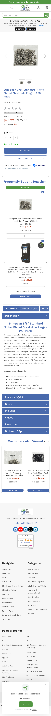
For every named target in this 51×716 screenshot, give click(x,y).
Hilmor (5, 662)
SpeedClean (31, 660)
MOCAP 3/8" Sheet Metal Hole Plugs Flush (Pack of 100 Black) (38, 472)
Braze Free (32, 605)
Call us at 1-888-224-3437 (25, 523)
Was (21, 291)
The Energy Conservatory (12, 645)
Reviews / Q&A (29, 308)
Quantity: (8, 133)
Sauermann (31, 652)
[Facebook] (15, 529)
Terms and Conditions (11, 615)
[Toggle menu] (3, 7)
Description (11, 308)
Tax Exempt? (7, 598)
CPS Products (8, 677)
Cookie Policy (8, 607)
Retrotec (5, 681)
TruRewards (7, 602)
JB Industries (32, 641)
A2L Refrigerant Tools (37, 586)
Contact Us (6, 569)
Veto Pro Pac (7, 666)
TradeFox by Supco (34, 671)
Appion (5, 657)
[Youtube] (20, 529)
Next (44, 56)
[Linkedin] (35, 529)
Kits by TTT (32, 577)
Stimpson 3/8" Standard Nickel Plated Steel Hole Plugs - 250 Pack (25, 219)
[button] (25, 158)
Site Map (6, 619)
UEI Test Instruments (35, 676)
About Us (6, 573)
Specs (45, 308)
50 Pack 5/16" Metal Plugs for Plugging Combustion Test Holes (13, 472)
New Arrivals (33, 569)
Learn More (41, 25)
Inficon (29, 637)
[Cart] (47, 7)
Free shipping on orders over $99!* (24, 2)
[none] (25, 56)
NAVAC (5, 649)
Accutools (6, 653)
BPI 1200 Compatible (36, 582)
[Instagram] (25, 529)
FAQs (4, 577)
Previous (6, 56)
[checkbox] (42, 192)
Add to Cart (12, 490)
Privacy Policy (8, 611)
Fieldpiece (6, 637)
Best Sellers (33, 573)
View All (29, 680)
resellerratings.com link (25, 545)
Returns (5, 594)
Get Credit (6, 582)
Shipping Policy (9, 590)
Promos (31, 614)
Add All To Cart (25, 296)
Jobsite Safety (34, 601)
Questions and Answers (13, 113)
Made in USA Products (37, 609)
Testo (4, 641)
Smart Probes (33, 597)
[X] (30, 529)
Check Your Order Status (12, 586)
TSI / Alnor (30, 656)
